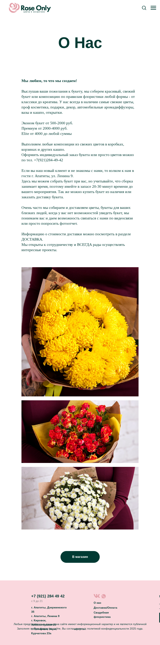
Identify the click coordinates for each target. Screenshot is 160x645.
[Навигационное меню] (153, 8)
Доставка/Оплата (105, 607)
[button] (144, 7)
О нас (97, 602)
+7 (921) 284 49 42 (48, 596)
